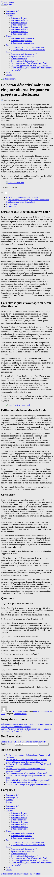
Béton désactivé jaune (19, 20)
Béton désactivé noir (19, 22)
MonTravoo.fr (39, 742)
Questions (12, 206)
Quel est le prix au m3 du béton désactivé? (28, 50)
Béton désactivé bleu (19, 34)
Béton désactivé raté (19, 59)
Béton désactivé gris (19, 18)
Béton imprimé (12, 797)
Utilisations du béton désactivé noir (22, 202)
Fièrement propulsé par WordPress (27, 874)
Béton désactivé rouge (20, 27)
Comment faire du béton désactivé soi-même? (29, 63)
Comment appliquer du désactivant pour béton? (29, 65)
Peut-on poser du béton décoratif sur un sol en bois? (26, 760)
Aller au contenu (7, 2)
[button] (4, 193)
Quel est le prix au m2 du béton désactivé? (28, 47)
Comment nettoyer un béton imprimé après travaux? (26, 773)
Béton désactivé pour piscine (22, 43)
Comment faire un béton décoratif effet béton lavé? (26, 762)
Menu (4, 7)
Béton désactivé (12, 11)
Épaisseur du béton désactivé (22, 56)
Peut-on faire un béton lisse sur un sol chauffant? (25, 782)
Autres (8, 52)
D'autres (9, 800)
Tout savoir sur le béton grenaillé (24, 54)
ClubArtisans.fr (28, 742)
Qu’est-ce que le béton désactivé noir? (23, 197)
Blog (8, 72)
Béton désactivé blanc (19, 32)
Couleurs (9, 16)
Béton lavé (10, 13)
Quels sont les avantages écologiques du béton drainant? (28, 784)
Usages (9, 36)
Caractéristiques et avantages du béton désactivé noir (28, 200)
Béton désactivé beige (19, 29)
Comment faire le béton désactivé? (24, 61)
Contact (9, 74)
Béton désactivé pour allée (21, 41)
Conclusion (12, 204)
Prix (7, 45)
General (9, 802)
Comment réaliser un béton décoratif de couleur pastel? (27, 780)
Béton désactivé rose (19, 25)
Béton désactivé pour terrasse (22, 38)
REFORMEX (15, 742)
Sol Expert (5, 742)
